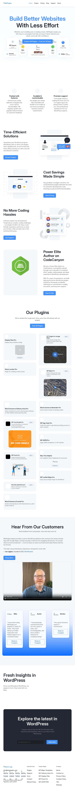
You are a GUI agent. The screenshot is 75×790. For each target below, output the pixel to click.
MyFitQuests (28, 551)
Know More (9, 558)
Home (30, 3)
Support (53, 3)
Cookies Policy (61, 779)
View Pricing (49, 195)
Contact (29, 779)
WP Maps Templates (45, 770)
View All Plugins (37, 326)
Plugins (36, 3)
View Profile (49, 293)
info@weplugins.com (10, 770)
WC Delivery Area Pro (46, 773)
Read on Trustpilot (14, 642)
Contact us (59, 773)
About (59, 3)
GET (66, 336)
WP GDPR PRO (44, 782)
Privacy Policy (61, 776)
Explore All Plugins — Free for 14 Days (37, 41)
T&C (57, 782)
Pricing (42, 3)
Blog (47, 3)
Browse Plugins (10, 157)
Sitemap (59, 785)
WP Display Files (44, 776)
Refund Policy (31, 782)
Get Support (9, 238)
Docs (28, 776)
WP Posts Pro (43, 779)
